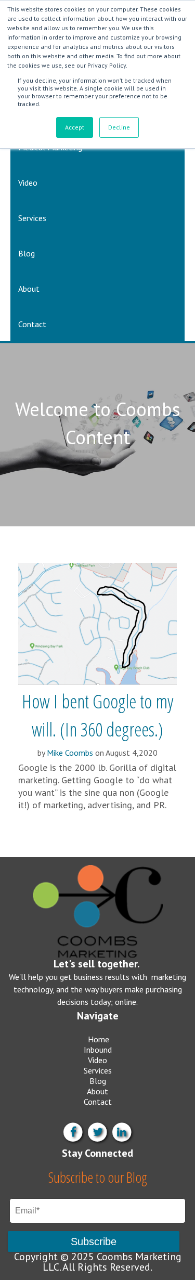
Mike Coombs (70, 752)
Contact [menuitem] (32, 324)
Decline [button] (119, 127)
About (97, 1091)
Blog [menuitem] (26, 253)
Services (98, 1070)
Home (98, 1039)
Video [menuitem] (27, 182)
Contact (98, 1101)
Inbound (98, 1049)
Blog (97, 1081)
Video (97, 1060)
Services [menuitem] (32, 218)
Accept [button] (74, 127)
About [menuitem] (29, 288)
